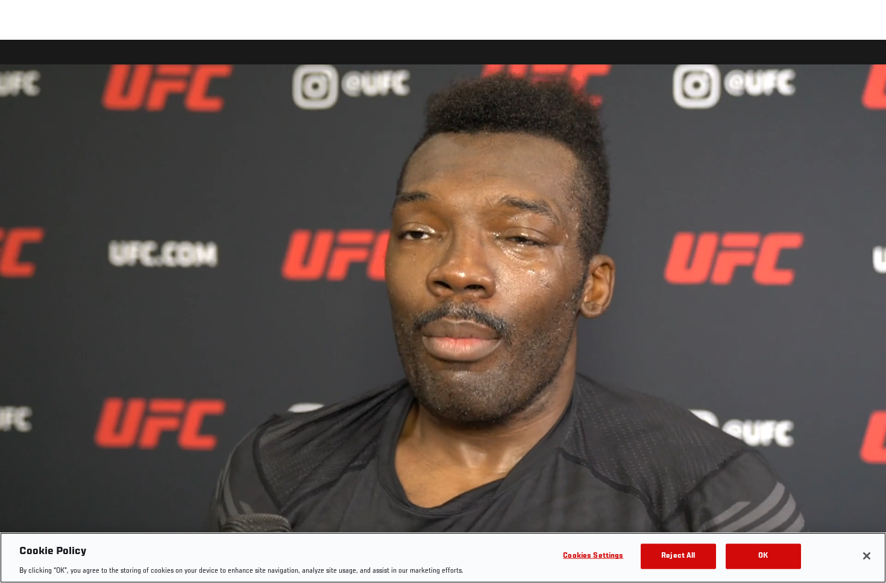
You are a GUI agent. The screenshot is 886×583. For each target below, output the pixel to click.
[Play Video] (443, 313)
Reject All (678, 556)
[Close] (866, 556)
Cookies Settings (593, 556)
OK (763, 556)
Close (863, 64)
